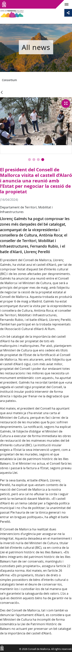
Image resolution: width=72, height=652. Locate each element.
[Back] (1, 92)
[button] (29, 159)
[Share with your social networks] (68, 13)
